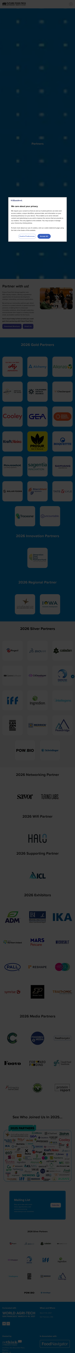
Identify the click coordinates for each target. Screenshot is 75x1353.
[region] (37, 219)
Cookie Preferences (27, 236)
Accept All (44, 236)
